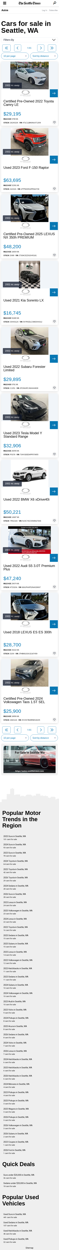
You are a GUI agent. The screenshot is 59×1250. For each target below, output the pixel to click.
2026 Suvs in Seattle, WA (14, 895)
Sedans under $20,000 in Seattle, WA (20, 1184)
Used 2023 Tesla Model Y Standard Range (22, 434)
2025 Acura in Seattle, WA (15, 1027)
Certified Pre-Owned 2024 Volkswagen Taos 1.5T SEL (24, 700)
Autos (4, 10)
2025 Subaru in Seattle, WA (15, 945)
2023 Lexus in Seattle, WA (15, 903)
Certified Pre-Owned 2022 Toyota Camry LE (28, 103)
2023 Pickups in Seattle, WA (15, 1093)
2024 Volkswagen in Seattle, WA (18, 994)
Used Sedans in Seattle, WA (15, 1224)
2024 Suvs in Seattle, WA (14, 846)
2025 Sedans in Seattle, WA (15, 937)
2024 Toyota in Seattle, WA (15, 862)
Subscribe (53, 10)
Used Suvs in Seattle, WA (14, 1215)
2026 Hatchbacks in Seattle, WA (17, 1077)
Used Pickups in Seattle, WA (15, 1240)
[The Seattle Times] (29, 3)
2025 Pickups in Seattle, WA (15, 1102)
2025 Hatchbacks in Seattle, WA (17, 1069)
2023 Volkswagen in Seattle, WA (18, 961)
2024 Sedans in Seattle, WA (15, 887)
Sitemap (29, 1248)
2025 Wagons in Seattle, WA (16, 1110)
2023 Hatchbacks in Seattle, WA (17, 970)
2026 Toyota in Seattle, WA (15, 879)
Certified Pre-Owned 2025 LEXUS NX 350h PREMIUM (29, 235)
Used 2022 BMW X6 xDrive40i (26, 499)
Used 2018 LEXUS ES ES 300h (27, 632)
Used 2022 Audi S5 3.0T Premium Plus (29, 567)
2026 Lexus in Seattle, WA (15, 1052)
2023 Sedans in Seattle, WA (15, 978)
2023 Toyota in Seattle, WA (15, 928)
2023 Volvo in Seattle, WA (14, 1011)
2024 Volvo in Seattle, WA (14, 1044)
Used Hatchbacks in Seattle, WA (17, 1232)
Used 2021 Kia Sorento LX (23, 300)
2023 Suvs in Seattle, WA (14, 854)
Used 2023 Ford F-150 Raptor (26, 167)
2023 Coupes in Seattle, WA (15, 1143)
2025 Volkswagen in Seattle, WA (18, 912)
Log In (44, 10)
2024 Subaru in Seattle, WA (15, 986)
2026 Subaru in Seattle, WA (15, 1135)
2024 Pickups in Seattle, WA (15, 1019)
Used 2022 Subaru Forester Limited (24, 368)
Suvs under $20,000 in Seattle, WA (18, 1176)
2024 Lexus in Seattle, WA (15, 920)
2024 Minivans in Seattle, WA (16, 1085)
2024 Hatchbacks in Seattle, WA (17, 1060)
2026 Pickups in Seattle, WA (15, 1118)
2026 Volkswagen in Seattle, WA (18, 1127)
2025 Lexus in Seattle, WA (15, 953)
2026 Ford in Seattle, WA (14, 1151)
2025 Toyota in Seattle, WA (15, 870)
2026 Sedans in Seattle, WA (15, 1036)
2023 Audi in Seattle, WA (14, 1003)
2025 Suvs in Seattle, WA (14, 837)
